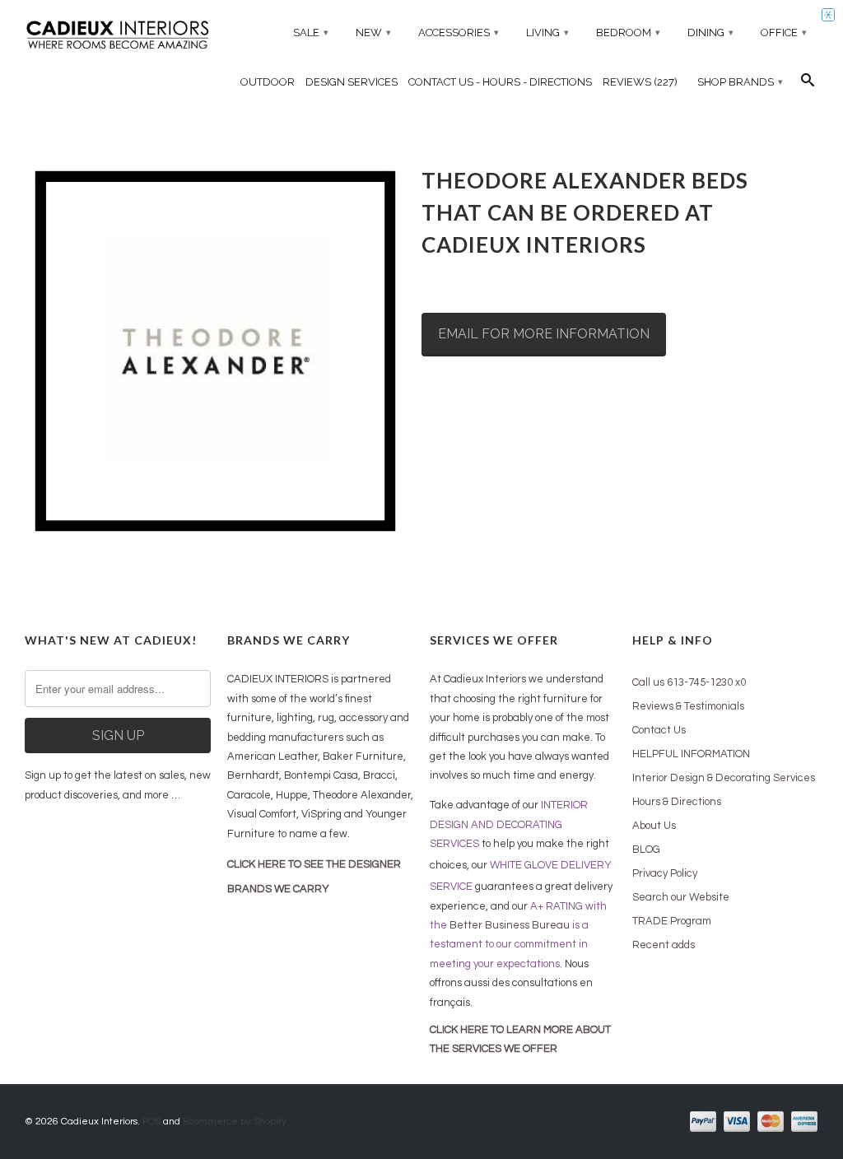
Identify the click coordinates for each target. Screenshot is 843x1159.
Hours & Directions (676, 802)
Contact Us (659, 730)
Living (547, 32)
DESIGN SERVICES (351, 82)
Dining (710, 32)
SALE (310, 32)
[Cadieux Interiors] (118, 36)
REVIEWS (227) (640, 82)
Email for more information (544, 334)
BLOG (646, 849)
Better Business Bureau (509, 925)
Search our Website (680, 897)
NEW (373, 32)
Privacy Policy (664, 873)
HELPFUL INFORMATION (691, 754)
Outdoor (267, 82)
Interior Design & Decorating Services (723, 778)
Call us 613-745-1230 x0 (689, 682)
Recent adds (663, 945)
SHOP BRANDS (740, 82)
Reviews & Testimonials (688, 706)
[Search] (807, 84)
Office (784, 32)
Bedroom (628, 32)
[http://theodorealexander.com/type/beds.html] (215, 351)
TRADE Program (671, 921)
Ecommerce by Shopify (234, 1121)
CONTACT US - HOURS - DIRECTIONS (500, 82)
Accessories (458, 32)
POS (151, 1121)
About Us (654, 825)
